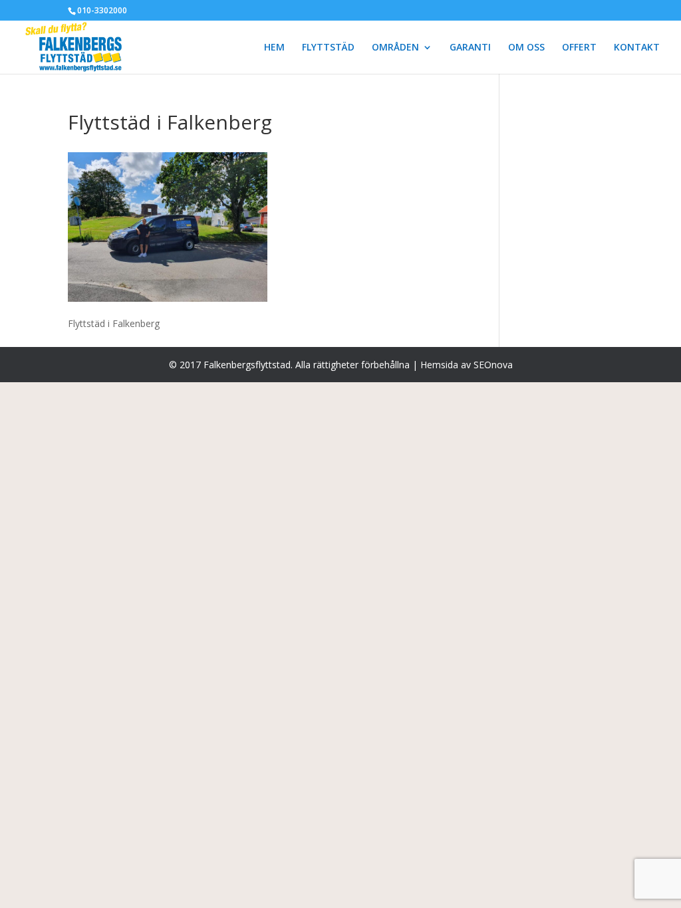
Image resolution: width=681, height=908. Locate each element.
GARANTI (470, 48)
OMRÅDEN (395, 48)
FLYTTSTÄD (328, 48)
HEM (274, 48)
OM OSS (526, 48)
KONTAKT (637, 48)
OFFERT (579, 48)
